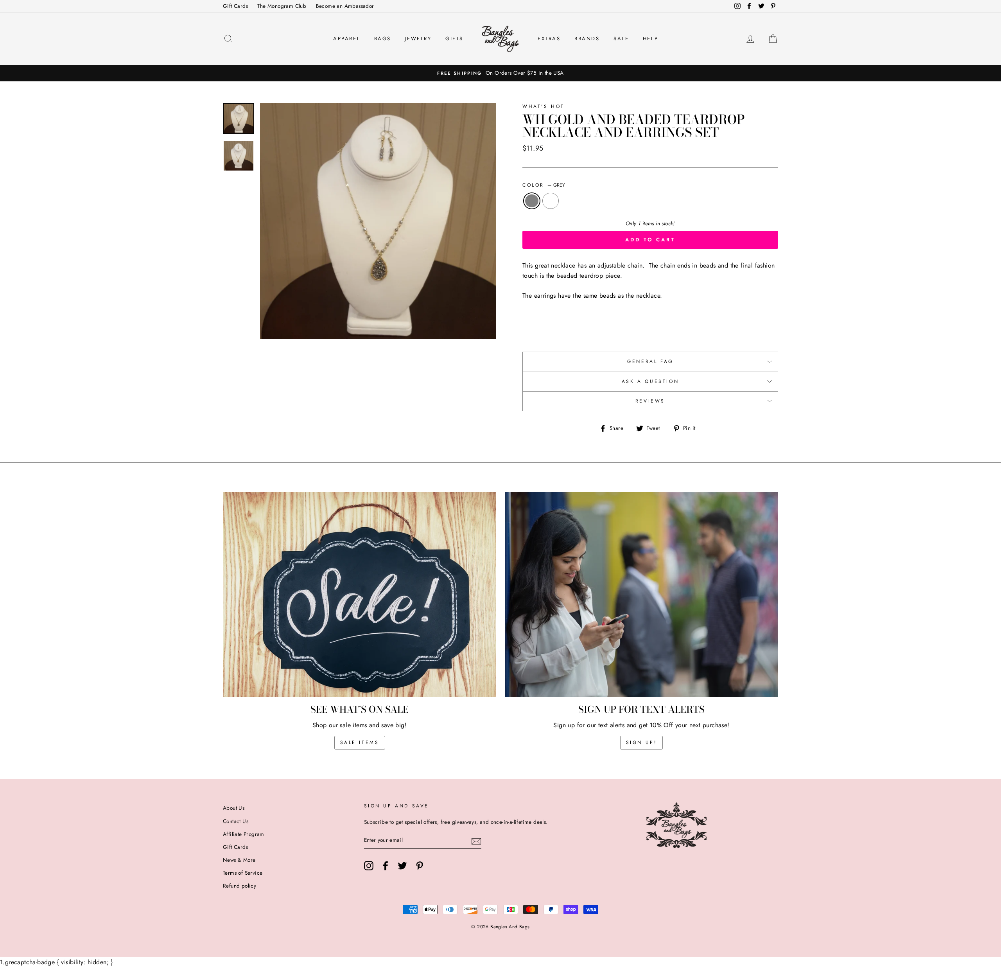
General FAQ (650, 361)
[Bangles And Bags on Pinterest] (419, 865)
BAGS (382, 38)
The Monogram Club (281, 6)
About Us (233, 808)
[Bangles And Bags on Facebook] (385, 865)
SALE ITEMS (359, 742)
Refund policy (239, 886)
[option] (500, 73)
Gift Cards (235, 6)
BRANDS (587, 38)
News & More (239, 860)
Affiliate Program (243, 834)
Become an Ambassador (345, 6)
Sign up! (641, 742)
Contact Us (235, 821)
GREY (532, 201)
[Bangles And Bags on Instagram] (368, 865)
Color (543, 185)
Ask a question (650, 381)
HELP (650, 38)
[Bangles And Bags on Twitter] (402, 865)
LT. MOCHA (550, 201)
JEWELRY (418, 38)
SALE (621, 38)
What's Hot (543, 106)
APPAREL (346, 38)
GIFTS (454, 38)
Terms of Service (242, 873)
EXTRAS (549, 38)
